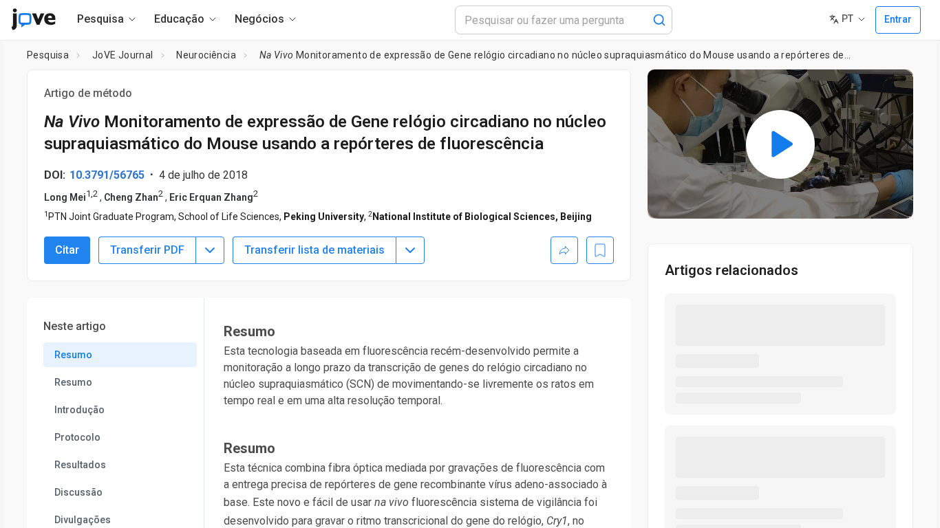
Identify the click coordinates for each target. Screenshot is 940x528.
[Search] (659, 20)
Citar (67, 249)
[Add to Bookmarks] (600, 250)
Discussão (78, 492)
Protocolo (77, 437)
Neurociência (206, 55)
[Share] (564, 250)
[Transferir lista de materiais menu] (410, 250)
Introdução (79, 409)
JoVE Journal (122, 55)
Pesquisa (48, 55)
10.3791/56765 (107, 175)
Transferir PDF (147, 249)
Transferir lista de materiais (314, 249)
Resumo (73, 354)
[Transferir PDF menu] (209, 250)
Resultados (80, 464)
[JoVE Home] (33, 19)
